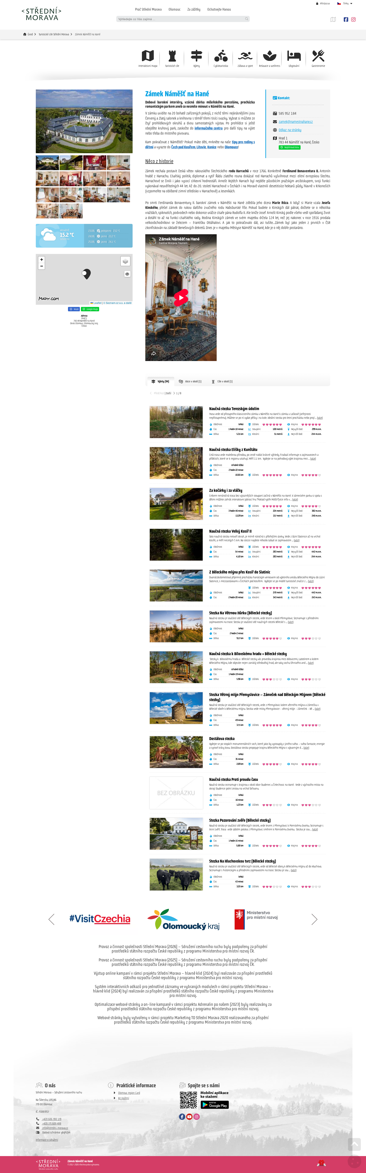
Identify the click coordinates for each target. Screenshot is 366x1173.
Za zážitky (193, 9)
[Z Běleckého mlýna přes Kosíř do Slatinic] (176, 585)
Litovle (201, 147)
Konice (211, 147)
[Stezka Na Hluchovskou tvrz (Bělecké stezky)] (176, 875)
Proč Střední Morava (148, 9)
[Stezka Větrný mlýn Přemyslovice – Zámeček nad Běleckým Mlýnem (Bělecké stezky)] (176, 708)
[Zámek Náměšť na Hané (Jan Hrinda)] (47, 169)
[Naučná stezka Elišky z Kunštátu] (176, 463)
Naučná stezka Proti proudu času (233, 779)
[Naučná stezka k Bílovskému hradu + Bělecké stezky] (176, 667)
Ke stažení (123, 1098)
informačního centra (209, 128)
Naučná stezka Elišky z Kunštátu (233, 449)
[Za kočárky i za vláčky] (176, 504)
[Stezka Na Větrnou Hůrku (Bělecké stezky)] (176, 626)
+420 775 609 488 (51, 1123)
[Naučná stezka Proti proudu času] (176, 793)
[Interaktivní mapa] (336, 20)
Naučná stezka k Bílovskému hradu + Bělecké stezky (248, 653)
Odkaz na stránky (290, 130)
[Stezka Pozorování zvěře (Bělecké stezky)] (176, 834)
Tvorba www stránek (321, 1163)
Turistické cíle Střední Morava (54, 34)
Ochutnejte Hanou (219, 9)
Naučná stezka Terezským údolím (234, 408)
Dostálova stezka (221, 738)
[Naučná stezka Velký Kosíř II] (176, 545)
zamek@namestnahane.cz (296, 121)
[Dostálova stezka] (176, 752)
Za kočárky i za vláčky (225, 490)
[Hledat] (246, 19)
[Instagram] (352, 20)
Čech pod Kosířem (183, 147)
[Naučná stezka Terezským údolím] (176, 422)
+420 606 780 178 (51, 1119)
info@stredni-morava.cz (55, 1128)
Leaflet (97, 303)
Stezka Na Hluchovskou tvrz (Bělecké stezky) (242, 861)
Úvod (41, 13)
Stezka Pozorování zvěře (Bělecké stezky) (240, 820)
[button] (322, 3)
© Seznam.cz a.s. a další (117, 303)
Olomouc (174, 9)
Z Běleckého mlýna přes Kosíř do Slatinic (239, 572)
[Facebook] (346, 20)
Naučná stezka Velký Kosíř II (230, 531)
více (320, 418)
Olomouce (231, 147)
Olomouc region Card (129, 1093)
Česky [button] (346, 3)
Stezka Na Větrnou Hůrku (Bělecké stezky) (240, 612)
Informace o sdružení (47, 1140)
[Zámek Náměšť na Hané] (84, 121)
